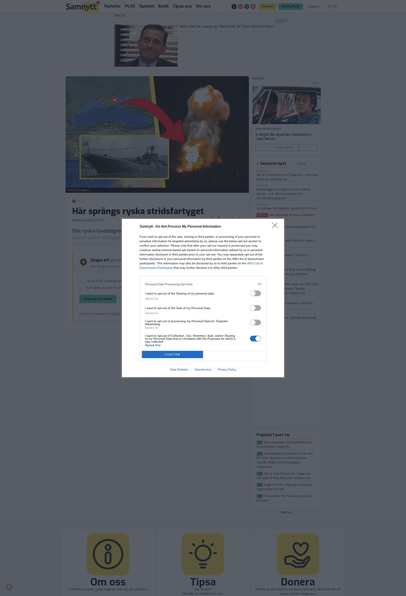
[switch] (255, 293)
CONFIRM (172, 354)
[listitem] (203, 284)
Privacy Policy (227, 369)
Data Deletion (179, 369)
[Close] (276, 227)
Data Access (203, 369)
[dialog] (203, 298)
